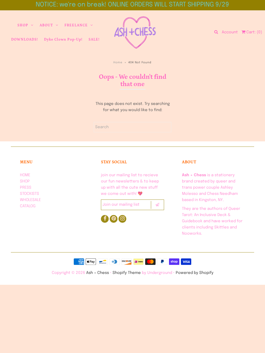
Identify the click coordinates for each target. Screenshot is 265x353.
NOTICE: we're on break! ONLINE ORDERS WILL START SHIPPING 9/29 (132, 5)
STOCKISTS (29, 194)
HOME (25, 175)
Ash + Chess (97, 273)
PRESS (25, 188)
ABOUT (46, 25)
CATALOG (27, 206)
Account (230, 32)
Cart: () (253, 32)
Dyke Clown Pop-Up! (63, 39)
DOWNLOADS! (24, 39)
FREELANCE (76, 25)
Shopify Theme (127, 273)
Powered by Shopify (195, 273)
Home (117, 62)
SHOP (22, 25)
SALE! (94, 39)
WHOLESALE (30, 200)
